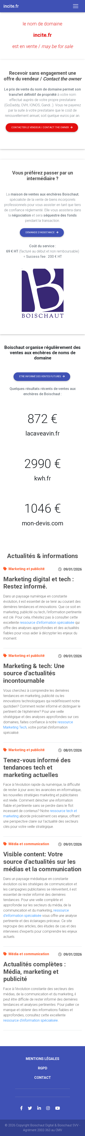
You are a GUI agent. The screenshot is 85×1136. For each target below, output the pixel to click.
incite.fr (42, 35)
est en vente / (42, 46)
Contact (42, 1078)
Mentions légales (42, 1059)
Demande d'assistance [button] (40, 232)
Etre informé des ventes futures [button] (40, 376)
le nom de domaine (42, 24)
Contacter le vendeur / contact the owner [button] (40, 127)
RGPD (42, 1068)
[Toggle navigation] (76, 6)
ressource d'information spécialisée (47, 622)
